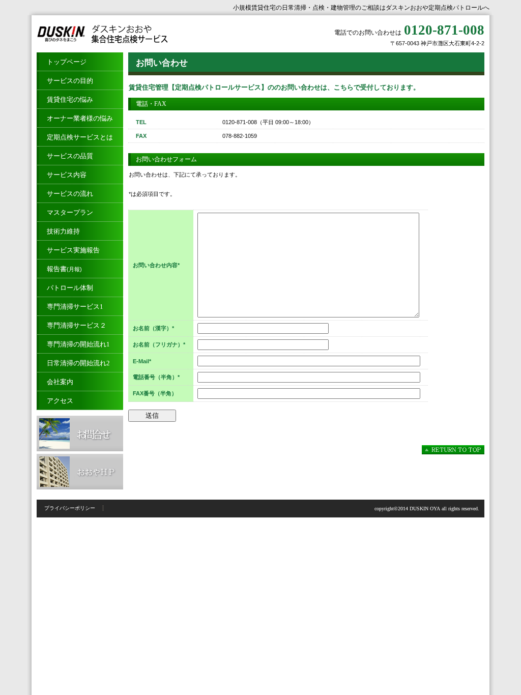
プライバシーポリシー (69, 508)
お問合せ (80, 433)
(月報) (64, 269)
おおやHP (80, 471)
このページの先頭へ (453, 449)
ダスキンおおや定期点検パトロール (138, 33)
